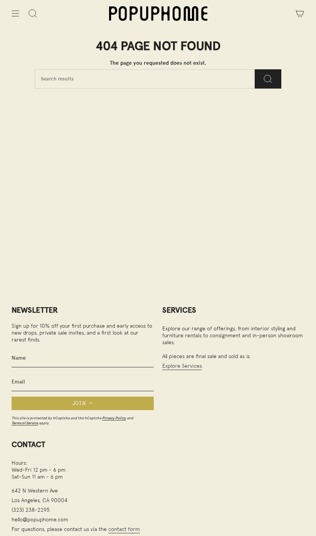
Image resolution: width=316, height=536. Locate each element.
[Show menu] (15, 13)
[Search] (268, 79)
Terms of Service (25, 422)
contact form (124, 529)
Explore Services (182, 365)
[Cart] (300, 13)
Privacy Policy (114, 417)
